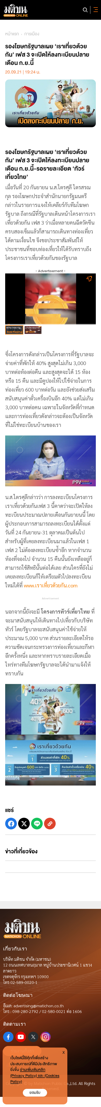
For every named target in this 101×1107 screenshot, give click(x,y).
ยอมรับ (35, 1092)
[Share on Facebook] (11, 823)
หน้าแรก (12, 34)
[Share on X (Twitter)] (24, 823)
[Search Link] (85, 10)
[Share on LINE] (37, 823)
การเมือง (31, 34)
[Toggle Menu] (95, 9)
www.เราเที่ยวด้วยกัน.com (51, 585)
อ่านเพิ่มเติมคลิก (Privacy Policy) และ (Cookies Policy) (34, 1075)
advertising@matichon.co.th (38, 1005)
